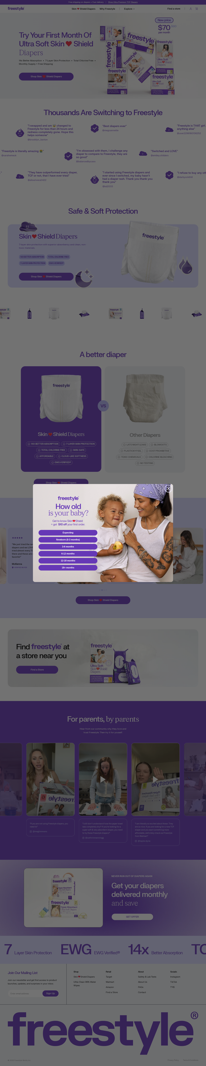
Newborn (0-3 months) (68, 539)
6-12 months (68, 553)
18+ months (68, 567)
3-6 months (68, 546)
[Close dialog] (168, 488)
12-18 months (68, 560)
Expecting (68, 532)
